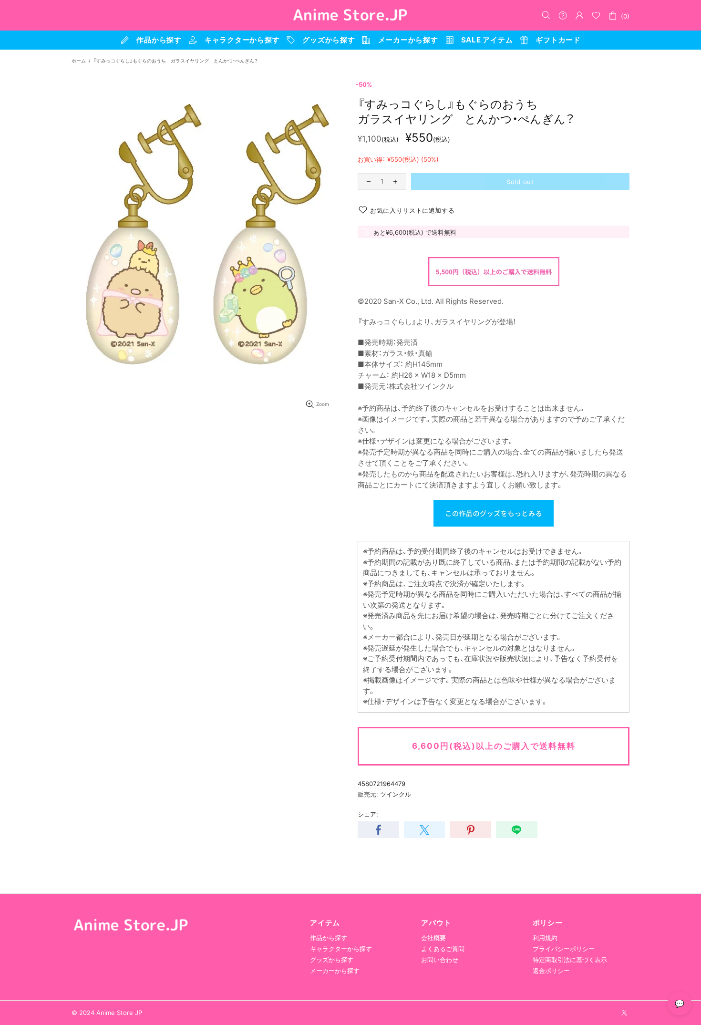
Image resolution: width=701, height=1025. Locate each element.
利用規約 (545, 938)
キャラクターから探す (341, 949)
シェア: (368, 814)
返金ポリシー (551, 970)
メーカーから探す (335, 970)
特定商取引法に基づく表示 (570, 959)
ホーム (79, 60)
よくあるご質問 (442, 949)
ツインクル (395, 794)
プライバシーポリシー (564, 949)
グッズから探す (331, 959)
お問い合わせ (439, 959)
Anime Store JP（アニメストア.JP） (350, 15)
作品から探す (328, 938)
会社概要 (433, 938)
